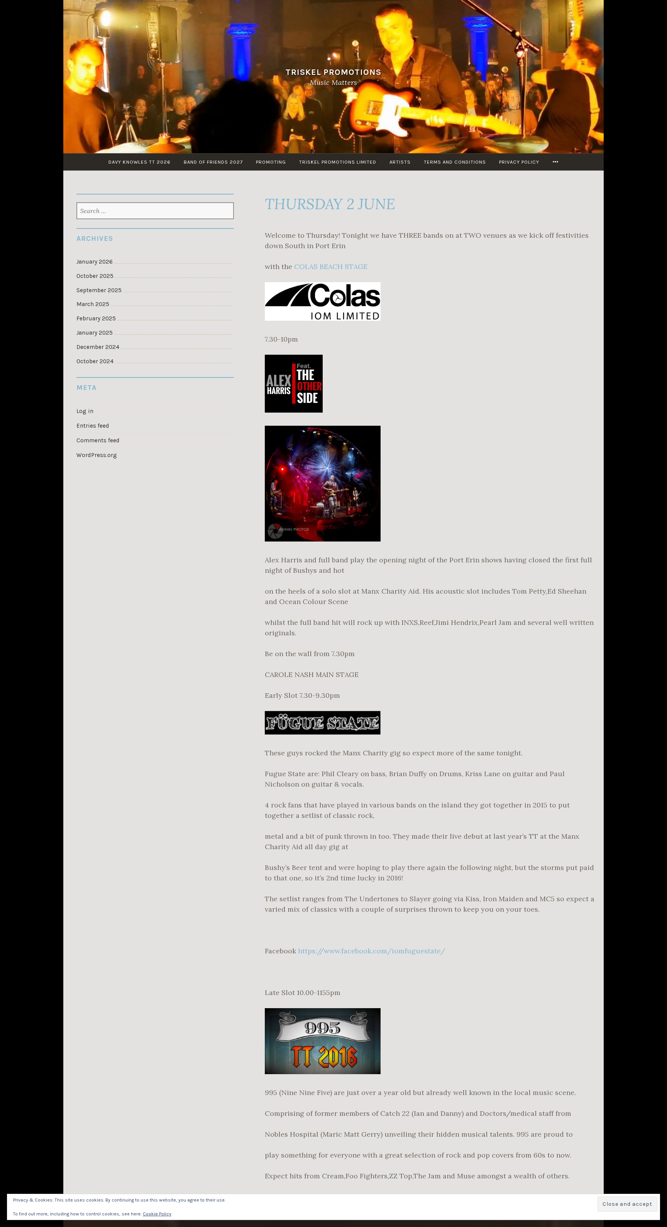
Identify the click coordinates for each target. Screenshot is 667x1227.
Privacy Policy (519, 162)
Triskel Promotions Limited (337, 162)
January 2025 (94, 332)
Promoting (271, 162)
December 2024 (97, 347)
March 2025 (92, 304)
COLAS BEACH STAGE (330, 266)
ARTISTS (400, 162)
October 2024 (94, 361)
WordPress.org (96, 455)
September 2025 (99, 290)
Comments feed (98, 440)
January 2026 (94, 261)
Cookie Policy (157, 1214)
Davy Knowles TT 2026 (139, 162)
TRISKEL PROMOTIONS (333, 72)
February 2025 (96, 318)
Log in (84, 411)
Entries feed (92, 425)
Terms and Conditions (455, 162)
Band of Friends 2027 (213, 162)
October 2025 (94, 275)
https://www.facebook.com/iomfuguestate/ (371, 950)
